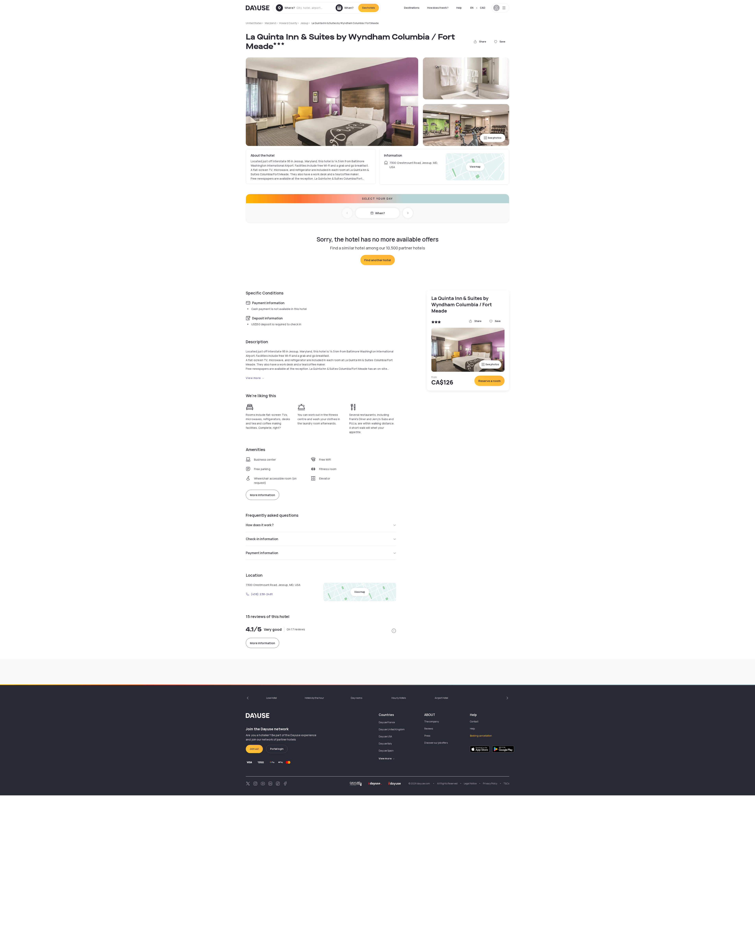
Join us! (254, 749)
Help (459, 7)
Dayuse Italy (385, 743)
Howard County (288, 23)
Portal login (277, 749)
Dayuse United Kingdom (392, 729)
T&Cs (506, 783)
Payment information (262, 553)
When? (380, 213)
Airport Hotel (441, 698)
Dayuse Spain (386, 750)
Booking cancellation (481, 735)
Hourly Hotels (398, 698)
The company (431, 721)
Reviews (428, 728)
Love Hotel (271, 698)
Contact (474, 721)
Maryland (270, 23)
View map (475, 166)
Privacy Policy (490, 783)
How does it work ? (437, 7)
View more (253, 378)
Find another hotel (377, 260)
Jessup (304, 23)
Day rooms (356, 698)
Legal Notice (470, 783)
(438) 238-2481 (262, 594)
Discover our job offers (436, 742)
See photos (494, 137)
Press (427, 735)
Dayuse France (387, 722)
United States (253, 23)
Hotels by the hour (314, 698)
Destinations (411, 7)
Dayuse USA (385, 736)
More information (262, 495)
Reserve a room (489, 381)
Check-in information (262, 539)
